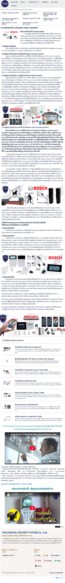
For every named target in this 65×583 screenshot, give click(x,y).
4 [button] (33, 333)
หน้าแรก (3, 9)
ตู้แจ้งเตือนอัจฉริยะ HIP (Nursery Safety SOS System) (34, 359)
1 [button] (26, 333)
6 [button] (38, 333)
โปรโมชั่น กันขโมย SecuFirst (13, 340)
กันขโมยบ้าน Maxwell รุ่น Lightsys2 (28, 347)
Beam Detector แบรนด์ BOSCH (26, 405)
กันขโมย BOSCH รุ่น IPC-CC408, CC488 (29, 393)
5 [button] (36, 333)
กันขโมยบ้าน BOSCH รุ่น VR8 (25, 381)
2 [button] (29, 333)
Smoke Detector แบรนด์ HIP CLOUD (28, 416)
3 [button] (31, 333)
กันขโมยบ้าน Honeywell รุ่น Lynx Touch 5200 (31, 370)
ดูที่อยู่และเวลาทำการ (9, 555)
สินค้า (7, 9)
